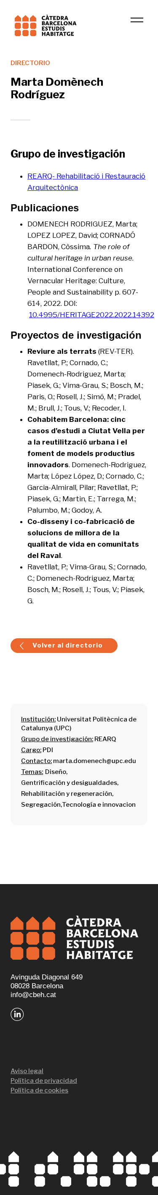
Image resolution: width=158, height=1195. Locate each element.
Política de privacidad (44, 1080)
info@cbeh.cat (33, 995)
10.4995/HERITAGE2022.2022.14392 (91, 315)
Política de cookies (39, 1090)
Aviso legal (27, 1071)
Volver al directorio (67, 645)
